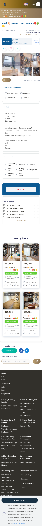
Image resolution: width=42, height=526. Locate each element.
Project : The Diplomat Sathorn (30, 35)
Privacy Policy (26, 475)
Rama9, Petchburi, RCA (28, 400)
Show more (21, 220)
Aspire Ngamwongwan (27, 462)
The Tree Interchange (9, 442)
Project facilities (10, 157)
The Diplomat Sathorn (7, 14)
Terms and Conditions (29, 470)
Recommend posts (15, 10)
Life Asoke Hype (25, 415)
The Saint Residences (9, 429)
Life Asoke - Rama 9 (27, 403)
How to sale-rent (27, 483)
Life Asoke (23, 406)
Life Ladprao (5, 426)
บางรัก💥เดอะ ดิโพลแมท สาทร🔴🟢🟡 (30, 269)
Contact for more (8, 346)
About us (24, 479)
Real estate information (13, 87)
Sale (3, 377)
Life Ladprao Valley (8, 432)
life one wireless (25, 426)
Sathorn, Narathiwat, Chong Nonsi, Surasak (14, 12)
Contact (24, 487)
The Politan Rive (25, 445)
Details (7, 107)
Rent (3, 380)
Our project (5, 393)
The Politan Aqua (26, 442)
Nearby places (8, 201)
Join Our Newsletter (9, 357)
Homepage (4, 10)
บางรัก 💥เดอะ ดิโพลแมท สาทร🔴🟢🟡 (11, 269)
